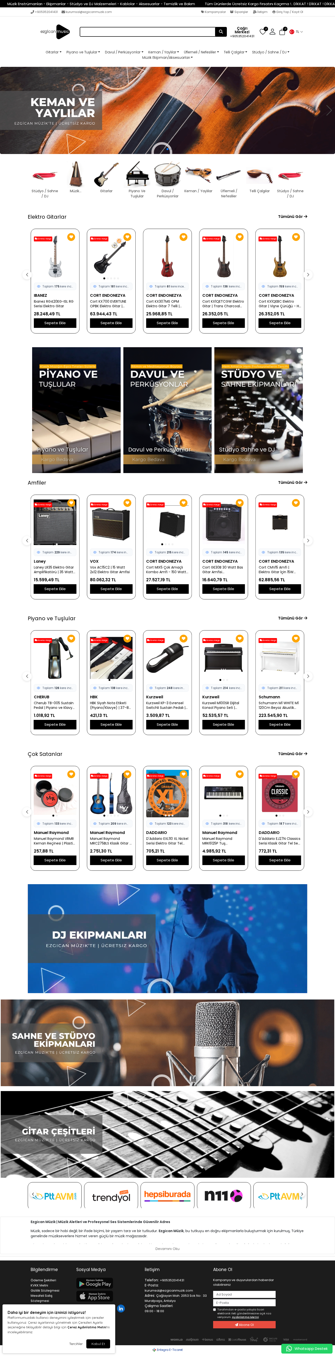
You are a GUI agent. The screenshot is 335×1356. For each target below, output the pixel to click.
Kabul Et (98, 1344)
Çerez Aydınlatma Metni (86, 1327)
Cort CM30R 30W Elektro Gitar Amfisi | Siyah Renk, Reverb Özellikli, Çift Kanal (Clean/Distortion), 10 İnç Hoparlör (279, 569)
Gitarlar (52, 52)
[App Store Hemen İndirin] (107, 1296)
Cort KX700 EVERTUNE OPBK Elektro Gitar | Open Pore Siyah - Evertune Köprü (52, 304)
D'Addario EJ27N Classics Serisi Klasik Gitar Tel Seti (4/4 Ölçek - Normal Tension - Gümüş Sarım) (223, 841)
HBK (38, 697)
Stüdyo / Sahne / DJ (269, 52)
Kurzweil (98, 697)
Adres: (150, 1295)
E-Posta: (152, 1285)
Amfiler (37, 482)
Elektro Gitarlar (47, 216)
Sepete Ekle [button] (55, 322)
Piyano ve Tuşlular (81, 52)
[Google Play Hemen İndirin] (107, 1283)
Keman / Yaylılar (162, 52)
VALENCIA (268, 832)
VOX (38, 561)
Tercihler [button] (76, 1344)
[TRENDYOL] (111, 1196)
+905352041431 (46, 12)
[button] (296, 31)
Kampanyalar (215, 12)
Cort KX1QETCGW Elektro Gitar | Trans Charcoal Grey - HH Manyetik (167, 304)
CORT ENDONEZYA (51, 295)
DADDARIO (100, 832)
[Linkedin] (121, 1308)
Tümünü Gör (291, 216)
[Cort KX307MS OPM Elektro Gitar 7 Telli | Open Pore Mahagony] (111, 256)
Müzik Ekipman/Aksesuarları (166, 57)
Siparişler (241, 12)
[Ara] (221, 32)
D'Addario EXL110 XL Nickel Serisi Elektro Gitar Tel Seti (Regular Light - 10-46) (111, 841)
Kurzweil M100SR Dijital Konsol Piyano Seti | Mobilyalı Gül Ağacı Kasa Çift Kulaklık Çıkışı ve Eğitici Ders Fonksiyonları (166, 705)
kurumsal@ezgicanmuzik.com (89, 12)
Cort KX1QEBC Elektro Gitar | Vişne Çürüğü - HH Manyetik (223, 304)
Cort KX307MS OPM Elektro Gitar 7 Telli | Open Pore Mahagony (108, 304)
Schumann (213, 697)
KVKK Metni (39, 1285)
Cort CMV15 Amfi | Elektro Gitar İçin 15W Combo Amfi (219, 569)
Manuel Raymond (51, 832)
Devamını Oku (167, 1248)
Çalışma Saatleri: (159, 1305)
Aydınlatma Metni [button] (245, 1317)
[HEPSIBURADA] (167, 1196)
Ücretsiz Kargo (44, 239)
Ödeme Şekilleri (43, 1280)
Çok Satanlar (45, 754)
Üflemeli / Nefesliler (200, 52)
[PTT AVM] (54, 1196)
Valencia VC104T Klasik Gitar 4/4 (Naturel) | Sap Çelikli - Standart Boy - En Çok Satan (280, 841)
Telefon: (152, 1280)
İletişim (262, 12)
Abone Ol (246, 1324)
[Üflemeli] (167, 110)
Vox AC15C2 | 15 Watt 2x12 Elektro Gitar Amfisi (54, 569)
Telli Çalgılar (234, 52)
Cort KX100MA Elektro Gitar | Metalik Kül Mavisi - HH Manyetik (279, 304)
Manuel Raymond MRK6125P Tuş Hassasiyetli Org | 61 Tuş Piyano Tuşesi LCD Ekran (166, 841)
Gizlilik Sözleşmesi (45, 1290)
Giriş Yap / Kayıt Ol (289, 12)
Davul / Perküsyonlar (123, 52)
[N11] (224, 1196)
